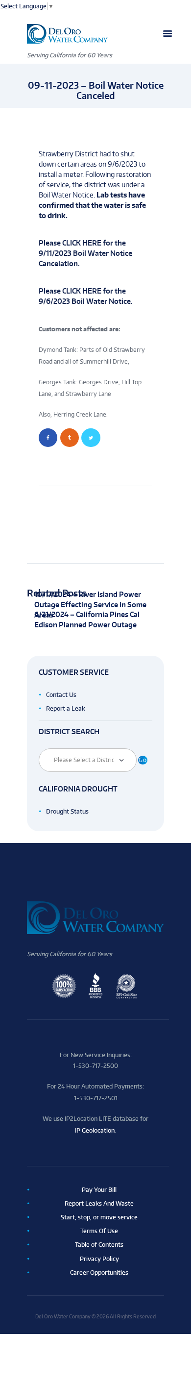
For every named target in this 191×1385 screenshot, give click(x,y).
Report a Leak (65, 708)
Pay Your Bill (99, 1189)
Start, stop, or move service (99, 1217)
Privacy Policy (99, 1258)
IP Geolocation (95, 1130)
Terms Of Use (99, 1231)
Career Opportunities (99, 1272)
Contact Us (61, 694)
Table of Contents (99, 1244)
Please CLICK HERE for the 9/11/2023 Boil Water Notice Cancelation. (85, 253)
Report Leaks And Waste (99, 1203)
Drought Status (67, 811)
